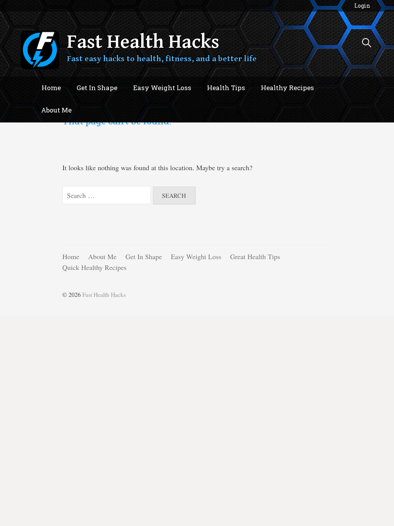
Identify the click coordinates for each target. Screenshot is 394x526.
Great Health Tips (255, 256)
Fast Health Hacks (143, 42)
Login (362, 5)
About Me (56, 110)
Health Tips (226, 87)
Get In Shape (97, 87)
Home (51, 87)
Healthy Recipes (287, 87)
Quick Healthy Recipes (94, 267)
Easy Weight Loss (162, 87)
